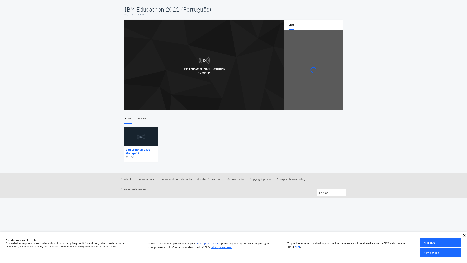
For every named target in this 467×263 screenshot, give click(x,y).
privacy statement (221, 247)
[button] (464, 235)
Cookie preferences (133, 189)
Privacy (142, 118)
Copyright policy (260, 179)
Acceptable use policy (291, 179)
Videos (128, 118)
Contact (126, 179)
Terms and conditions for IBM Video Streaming (190, 179)
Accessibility (235, 179)
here (297, 246)
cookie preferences (207, 243)
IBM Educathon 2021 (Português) (204, 69)
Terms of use (145, 179)
